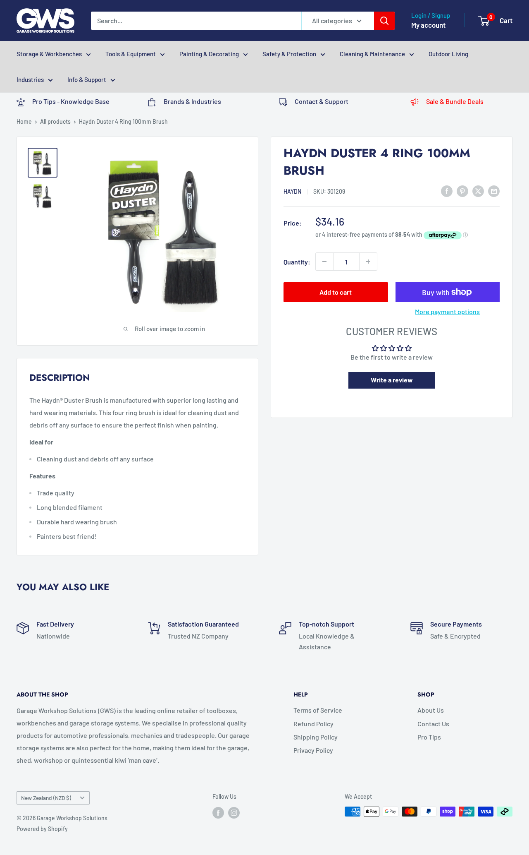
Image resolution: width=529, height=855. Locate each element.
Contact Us (433, 724)
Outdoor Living (448, 54)
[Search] (384, 21)
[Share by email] (494, 190)
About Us (430, 710)
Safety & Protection (289, 54)
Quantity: (297, 261)
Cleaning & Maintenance (372, 54)
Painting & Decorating (209, 54)
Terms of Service (317, 710)
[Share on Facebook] (447, 190)
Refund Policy (313, 724)
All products (55, 121)
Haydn (292, 191)
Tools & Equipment (130, 54)
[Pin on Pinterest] (462, 190)
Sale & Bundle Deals (455, 101)
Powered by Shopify (42, 828)
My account (428, 25)
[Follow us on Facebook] (218, 812)
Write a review (392, 380)
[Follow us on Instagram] (234, 812)
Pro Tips (429, 737)
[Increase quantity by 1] (368, 261)
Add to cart (335, 292)
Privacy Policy (313, 750)
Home (24, 121)
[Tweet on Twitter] (478, 190)
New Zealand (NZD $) (46, 797)
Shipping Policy (315, 737)
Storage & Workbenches (49, 54)
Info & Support (86, 79)
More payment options (447, 311)
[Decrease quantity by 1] (324, 261)
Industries (30, 79)
